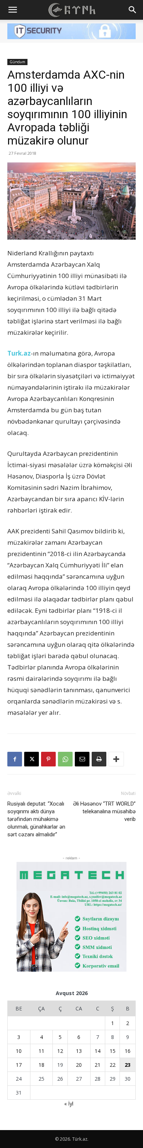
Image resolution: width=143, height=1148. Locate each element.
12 (60, 1050)
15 (112, 1050)
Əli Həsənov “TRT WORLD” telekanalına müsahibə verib (104, 811)
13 (79, 1050)
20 (79, 1064)
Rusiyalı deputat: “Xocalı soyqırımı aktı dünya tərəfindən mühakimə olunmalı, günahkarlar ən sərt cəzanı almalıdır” (36, 819)
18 (41, 1064)
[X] (31, 759)
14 (97, 1050)
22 (112, 1064)
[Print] (99, 759)
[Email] (82, 759)
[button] (12, 10)
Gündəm (17, 61)
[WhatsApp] (65, 759)
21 (97, 1064)
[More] (116, 759)
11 (41, 1050)
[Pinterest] (48, 759)
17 (19, 1064)
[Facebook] (14, 759)
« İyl (68, 1103)
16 (128, 1050)
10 (19, 1050)
